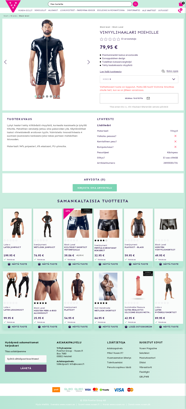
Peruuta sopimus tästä (119, 367)
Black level (24, 16)
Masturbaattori (147, 358)
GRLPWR (144, 376)
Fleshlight (144, 372)
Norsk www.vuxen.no (114, 404)
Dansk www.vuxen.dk (139, 404)
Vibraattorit (145, 367)
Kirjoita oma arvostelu (95, 187)
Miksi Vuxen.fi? (115, 353)
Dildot (142, 362)
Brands (14, 16)
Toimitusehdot (114, 362)
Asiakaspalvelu (115, 348)
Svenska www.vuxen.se (63, 404)
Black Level (117, 27)
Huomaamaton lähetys (119, 358)
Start (6, 16)
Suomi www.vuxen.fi (88, 404)
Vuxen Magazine (148, 348)
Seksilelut (144, 353)
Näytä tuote (19, 264)
